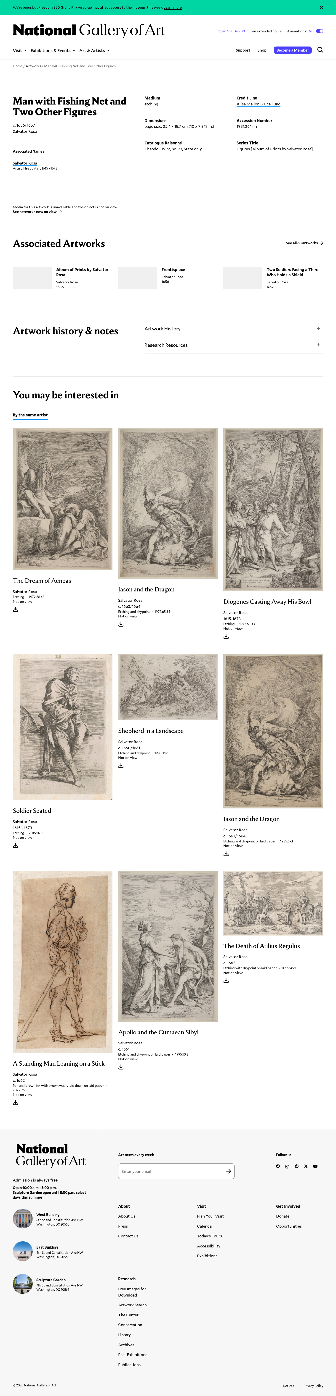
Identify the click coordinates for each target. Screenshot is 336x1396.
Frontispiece (173, 269)
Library (124, 1334)
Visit (17, 50)
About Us (126, 1216)
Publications (129, 1364)
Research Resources (166, 345)
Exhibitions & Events (51, 50)
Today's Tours (209, 1236)
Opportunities (289, 1226)
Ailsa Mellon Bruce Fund (258, 104)
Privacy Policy (313, 1386)
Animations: (300, 31)
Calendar (205, 1226)
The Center (128, 1315)
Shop (262, 50)
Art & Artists (92, 50)
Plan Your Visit (210, 1216)
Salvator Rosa (25, 163)
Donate (282, 1216)
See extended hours (266, 31)
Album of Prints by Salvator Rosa (82, 272)
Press (123, 1226)
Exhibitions (207, 1255)
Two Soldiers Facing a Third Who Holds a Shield (293, 272)
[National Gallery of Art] (49, 1154)
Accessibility (208, 1246)
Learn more (173, 7)
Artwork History (162, 328)
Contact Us (128, 1236)
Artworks (33, 65)
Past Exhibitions (132, 1354)
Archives (126, 1344)
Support (243, 50)
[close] (321, 7)
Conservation (130, 1324)
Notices (288, 1386)
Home (18, 65)
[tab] (30, 415)
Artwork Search (132, 1304)
